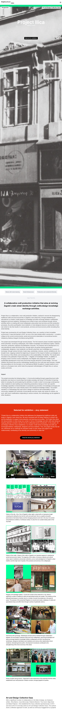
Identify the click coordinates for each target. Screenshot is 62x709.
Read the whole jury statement (31, 437)
